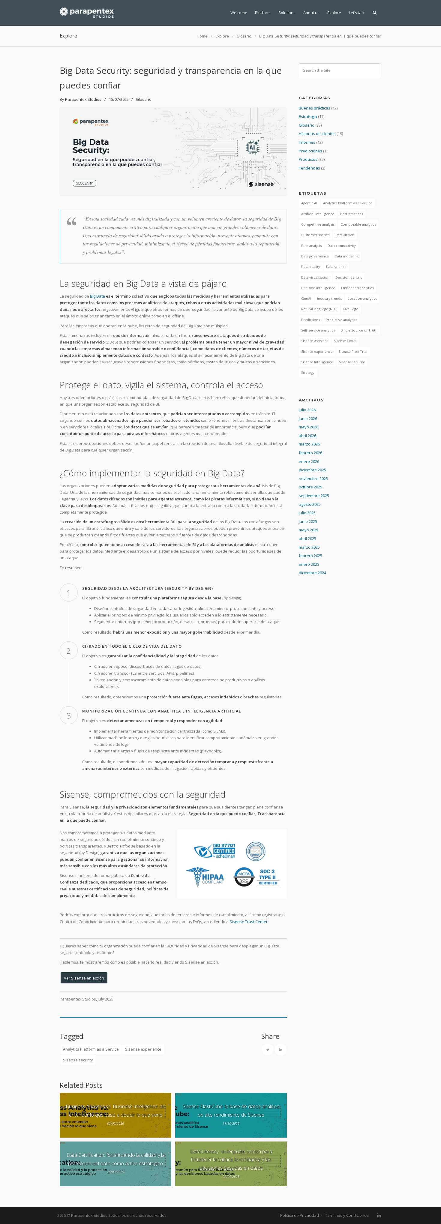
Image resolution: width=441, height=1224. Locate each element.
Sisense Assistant (314, 340)
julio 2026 (307, 409)
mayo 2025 (308, 529)
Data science (336, 266)
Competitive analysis (317, 224)
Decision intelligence (318, 288)
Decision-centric (348, 277)
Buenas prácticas (314, 108)
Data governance (315, 256)
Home (202, 36)
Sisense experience (143, 1049)
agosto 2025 (310, 504)
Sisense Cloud (345, 340)
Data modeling (346, 256)
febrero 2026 (310, 452)
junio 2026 (308, 418)
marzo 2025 (309, 547)
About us (311, 12)
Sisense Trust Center (249, 921)
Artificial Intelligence (317, 214)
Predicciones (310, 151)
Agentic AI (309, 203)
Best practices (351, 214)
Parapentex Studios (83, 99)
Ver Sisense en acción (84, 978)
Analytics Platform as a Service (91, 1049)
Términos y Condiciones (347, 1215)
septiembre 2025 (314, 495)
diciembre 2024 (312, 572)
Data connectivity (342, 245)
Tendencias (309, 168)
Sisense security (78, 1060)
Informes (307, 142)
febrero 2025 (310, 555)
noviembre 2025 (313, 478)
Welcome (238, 12)
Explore (334, 12)
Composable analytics (358, 224)
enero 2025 (309, 564)
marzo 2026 (309, 444)
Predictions (310, 319)
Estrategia (308, 116)
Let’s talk (356, 12)
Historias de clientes (317, 133)
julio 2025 (307, 512)
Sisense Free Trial (353, 351)
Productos (308, 159)
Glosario (244, 36)
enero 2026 (309, 461)
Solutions (287, 12)
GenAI (306, 298)
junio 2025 (308, 521)
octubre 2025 (310, 487)
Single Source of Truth (359, 330)
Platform (263, 12)
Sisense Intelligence (317, 362)
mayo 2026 (308, 427)
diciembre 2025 (312, 469)
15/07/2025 (119, 99)
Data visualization (315, 277)
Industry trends (329, 298)
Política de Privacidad (299, 1215)
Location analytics (362, 298)
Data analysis (311, 245)
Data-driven (344, 234)
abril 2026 (307, 435)
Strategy (307, 372)
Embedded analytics (357, 288)
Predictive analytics (341, 319)
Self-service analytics (318, 330)
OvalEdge (350, 309)
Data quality (310, 266)
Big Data (97, 296)
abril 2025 (307, 538)
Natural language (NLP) (319, 309)
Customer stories (315, 234)
